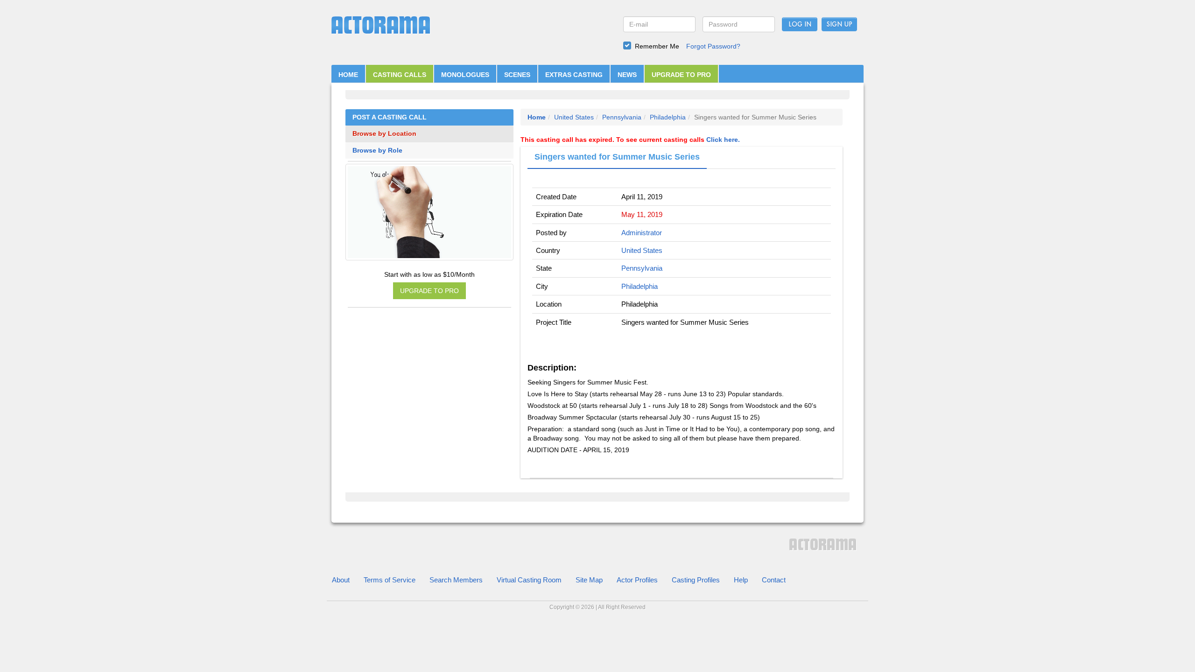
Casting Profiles (696, 580)
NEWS (627, 74)
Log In (799, 24)
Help (741, 580)
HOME (348, 74)
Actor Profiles (637, 580)
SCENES (517, 74)
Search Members (456, 580)
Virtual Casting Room (529, 580)
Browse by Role (377, 150)
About (341, 580)
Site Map (589, 580)
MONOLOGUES (465, 74)
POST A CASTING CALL (389, 117)
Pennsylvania (621, 117)
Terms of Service (389, 580)
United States (574, 117)
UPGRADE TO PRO (681, 74)
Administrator (641, 233)
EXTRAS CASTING (574, 74)
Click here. (723, 139)
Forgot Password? (713, 46)
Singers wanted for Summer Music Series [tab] (617, 156)
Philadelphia (668, 117)
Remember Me (657, 46)
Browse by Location (384, 133)
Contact (774, 580)
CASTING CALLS (399, 74)
